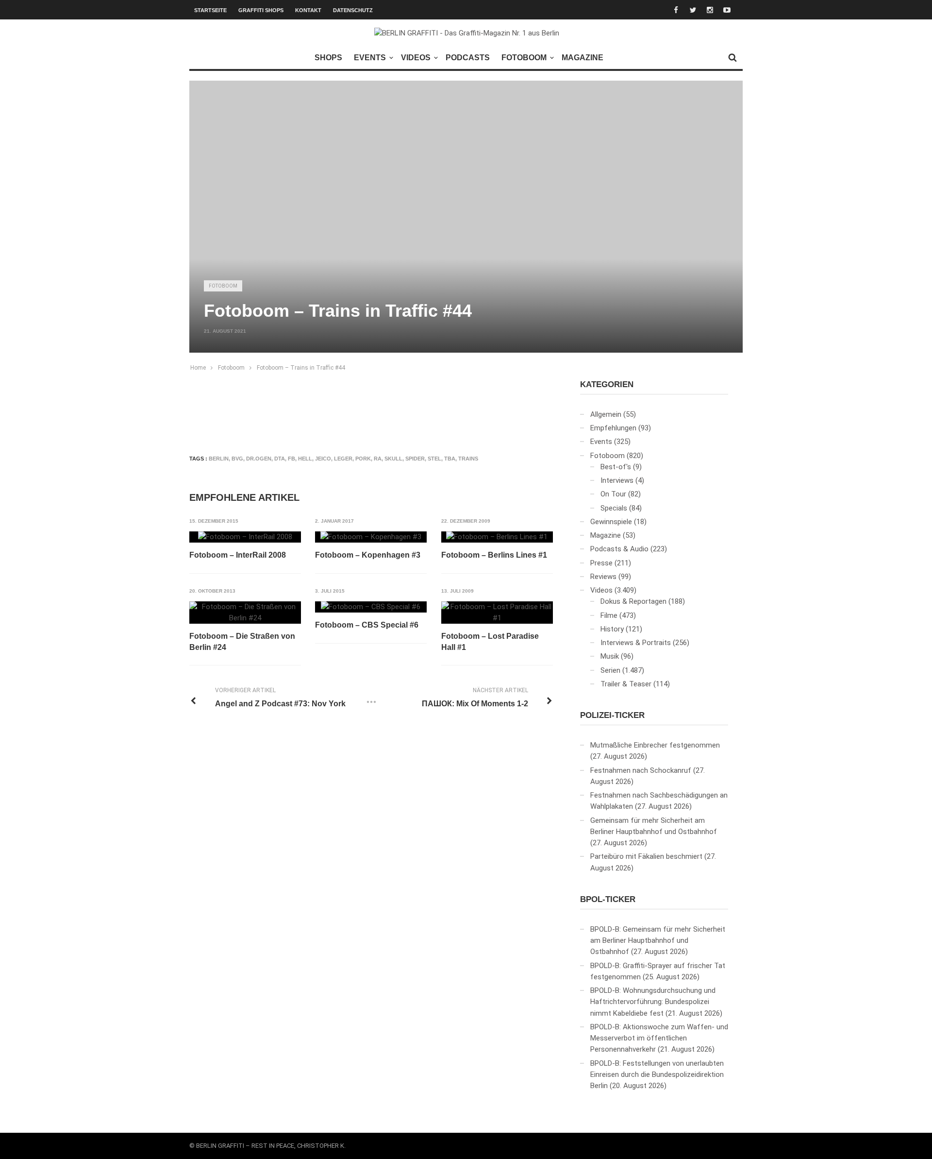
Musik (609, 656)
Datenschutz (353, 10)
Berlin (219, 458)
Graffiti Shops (260, 10)
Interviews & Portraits (635, 642)
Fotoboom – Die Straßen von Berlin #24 (242, 641)
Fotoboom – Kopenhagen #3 (367, 555)
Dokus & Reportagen (633, 601)
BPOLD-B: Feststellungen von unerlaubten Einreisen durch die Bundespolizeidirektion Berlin (657, 1075)
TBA (449, 458)
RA (378, 458)
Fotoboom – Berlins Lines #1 (494, 555)
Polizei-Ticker (612, 715)
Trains (468, 458)
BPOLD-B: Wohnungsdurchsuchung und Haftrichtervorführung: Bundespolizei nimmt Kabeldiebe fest (653, 1002)
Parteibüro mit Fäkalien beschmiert (646, 856)
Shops (328, 57)
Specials (613, 508)
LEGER (343, 458)
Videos (416, 57)
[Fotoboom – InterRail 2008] (245, 537)
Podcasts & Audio (619, 549)
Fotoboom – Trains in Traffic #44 (301, 367)
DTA (279, 458)
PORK (363, 458)
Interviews (616, 480)
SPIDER (415, 458)
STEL (434, 458)
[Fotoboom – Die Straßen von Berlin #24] (245, 612)
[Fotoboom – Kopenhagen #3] (370, 537)
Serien (610, 670)
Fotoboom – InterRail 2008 (237, 555)
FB (291, 458)
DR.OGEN (258, 458)
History (612, 629)
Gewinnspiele (611, 521)
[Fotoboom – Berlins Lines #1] (497, 537)
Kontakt (308, 10)
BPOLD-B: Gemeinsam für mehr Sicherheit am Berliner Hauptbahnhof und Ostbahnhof (657, 940)
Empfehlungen (613, 428)
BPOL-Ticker (607, 899)
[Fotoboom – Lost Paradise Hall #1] (497, 612)
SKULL (393, 458)
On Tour (613, 494)
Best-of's (615, 466)
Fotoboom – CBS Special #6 (366, 625)
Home (198, 367)
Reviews (603, 576)
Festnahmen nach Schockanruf (640, 770)
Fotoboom (524, 57)
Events (370, 57)
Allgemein (605, 414)
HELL (305, 458)
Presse (601, 563)
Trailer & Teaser (625, 684)
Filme (608, 615)
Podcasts (468, 57)
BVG (237, 458)
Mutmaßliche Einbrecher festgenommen (655, 745)
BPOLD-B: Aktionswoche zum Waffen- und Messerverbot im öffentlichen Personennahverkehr (659, 1038)
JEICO (323, 458)
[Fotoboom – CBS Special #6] (370, 607)
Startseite (210, 10)
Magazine (582, 57)
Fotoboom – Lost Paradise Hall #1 (490, 641)
